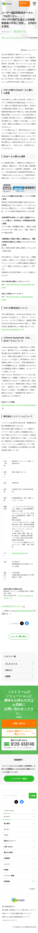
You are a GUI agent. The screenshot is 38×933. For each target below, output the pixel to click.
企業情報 (7, 858)
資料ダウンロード (10, 841)
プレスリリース (18, 38)
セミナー (7, 829)
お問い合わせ (8, 846)
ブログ (6, 835)
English (32, 889)
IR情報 (6, 870)
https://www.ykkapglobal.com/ (11, 329)
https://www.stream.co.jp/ (20, 553)
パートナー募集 (9, 875)
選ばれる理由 (8, 852)
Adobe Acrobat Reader (23, 611)
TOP (3, 38)
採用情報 (7, 881)
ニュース (9, 38)
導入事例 (7, 823)
